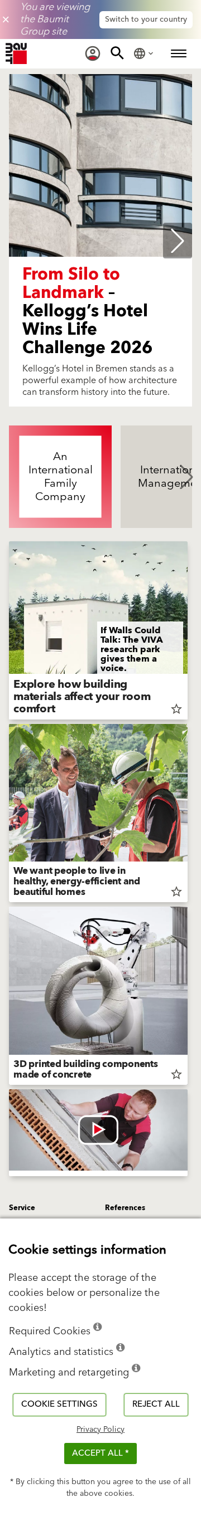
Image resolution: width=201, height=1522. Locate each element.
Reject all (156, 1404)
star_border (176, 709)
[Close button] (6, 19)
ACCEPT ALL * (100, 1453)
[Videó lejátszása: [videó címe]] (98, 1130)
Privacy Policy (100, 1429)
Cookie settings (59, 1404)
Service (22, 1208)
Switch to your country (146, 19)
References (125, 1208)
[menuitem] (92, 53)
